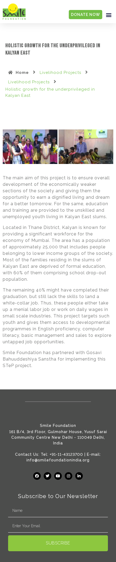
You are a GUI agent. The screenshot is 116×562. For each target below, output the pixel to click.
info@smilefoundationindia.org (58, 460)
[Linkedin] (79, 476)
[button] (108, 14)
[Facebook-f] (37, 476)
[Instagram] (68, 476)
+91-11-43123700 (66, 454)
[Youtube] (58, 476)
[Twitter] (47, 476)
